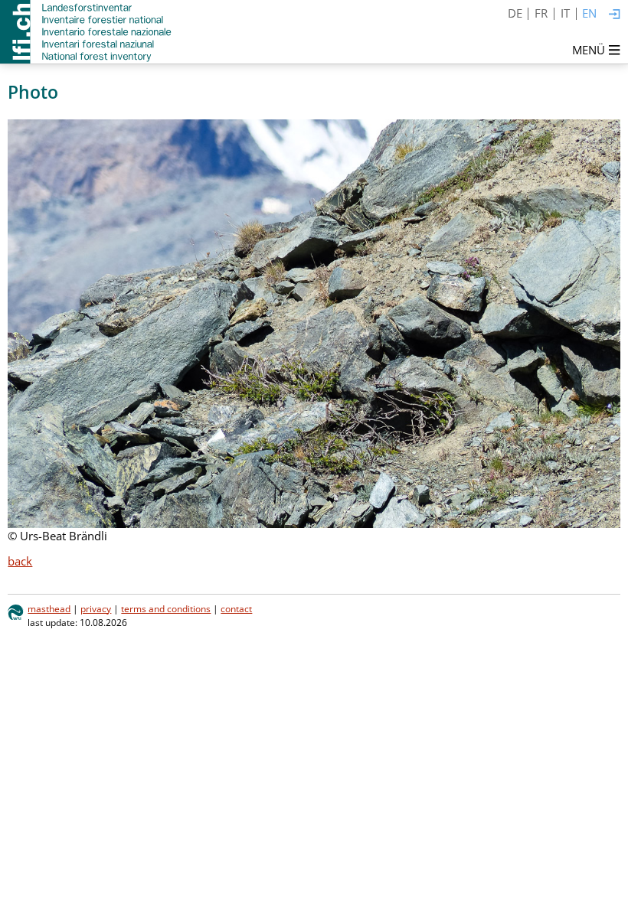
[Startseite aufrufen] (87, 32)
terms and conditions (166, 608)
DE (515, 13)
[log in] (614, 15)
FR (541, 13)
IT (565, 13)
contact (236, 608)
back (20, 561)
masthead (49, 608)
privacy (95, 608)
